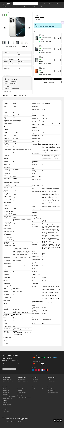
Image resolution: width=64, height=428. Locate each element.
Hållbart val (50, 385)
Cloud (19, 386)
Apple (36, 16)
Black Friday (5, 410)
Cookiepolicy (5, 390)
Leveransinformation (7, 383)
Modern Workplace (22, 383)
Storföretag (50, 388)
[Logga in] (41, 3)
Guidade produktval (7, 398)
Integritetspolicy (6, 388)
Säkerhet (20, 390)
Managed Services (22, 379)
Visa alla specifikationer (7, 70)
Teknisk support (36, 385)
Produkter (4, 6)
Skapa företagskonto (9, 369)
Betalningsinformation (7, 381)
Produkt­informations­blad (6, 12)
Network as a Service (23, 385)
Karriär (49, 383)
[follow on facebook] (55, 420)
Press (49, 379)
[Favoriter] (53, 3)
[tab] (5, 95)
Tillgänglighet (5, 392)
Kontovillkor (5, 386)
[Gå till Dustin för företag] (6, 3)
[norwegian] (36, 370)
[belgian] (47, 370)
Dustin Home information (38, 388)
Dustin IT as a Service (23, 381)
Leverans (34, 381)
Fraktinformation (6, 385)
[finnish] (42, 370)
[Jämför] (49, 3)
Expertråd (4, 408)
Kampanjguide (5, 394)
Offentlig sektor (51, 390)
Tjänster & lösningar (16, 6)
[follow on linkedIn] (57, 420)
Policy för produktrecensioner (9, 396)
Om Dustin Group (52, 381)
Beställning (35, 379)
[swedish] (33, 370)
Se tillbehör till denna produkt (48, 82)
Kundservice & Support (39, 6)
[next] (29, 28)
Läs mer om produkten (7, 91)
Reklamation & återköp (37, 383)
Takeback (20, 395)
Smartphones (22, 10)
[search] (36, 3)
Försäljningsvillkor (6, 379)
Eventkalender (5, 406)
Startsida (4, 10)
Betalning (34, 386)
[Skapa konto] (45, 3)
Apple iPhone (28, 10)
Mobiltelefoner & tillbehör (13, 10)
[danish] (39, 370)
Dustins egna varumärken (54, 386)
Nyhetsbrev (5, 402)
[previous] (4, 28)
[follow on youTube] (61, 420)
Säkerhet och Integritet (53, 392)
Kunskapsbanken (28, 6)
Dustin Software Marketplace (24, 397)
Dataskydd (20, 388)
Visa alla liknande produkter (47, 79)
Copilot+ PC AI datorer (7, 411)
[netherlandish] (44, 370)
